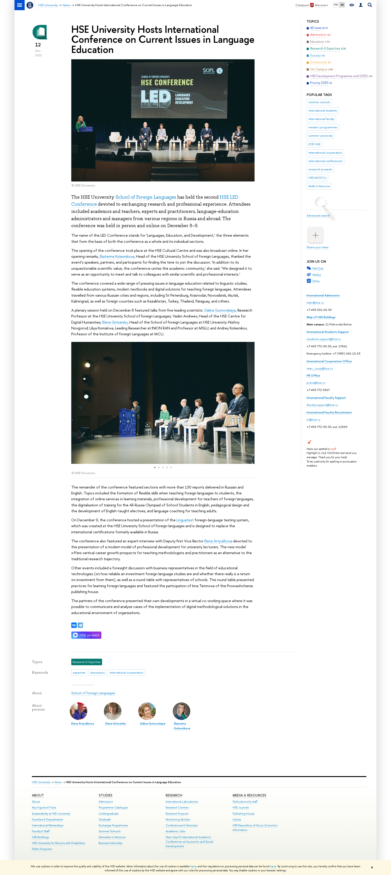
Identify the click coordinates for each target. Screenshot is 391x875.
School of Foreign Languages (145, 197)
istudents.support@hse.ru (324, 339)
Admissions (106, 801)
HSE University (41, 782)
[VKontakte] (74, 625)
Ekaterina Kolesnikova (117, 256)
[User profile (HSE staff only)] (360, 5)
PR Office (313, 375)
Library (237, 819)
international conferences (325, 161)
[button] (75, 403)
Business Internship (110, 843)
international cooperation (325, 152)
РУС (336, 4)
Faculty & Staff (41, 831)
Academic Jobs (175, 831)
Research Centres (177, 807)
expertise (79, 672)
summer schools (319, 102)
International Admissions (323, 295)
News (58, 782)
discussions (97, 672)
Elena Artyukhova (218, 541)
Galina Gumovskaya (220, 310)
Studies (105, 795)
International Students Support (328, 332)
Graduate (105, 819)
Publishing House (244, 813)
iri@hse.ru (313, 419)
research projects (320, 169)
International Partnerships (47, 825)
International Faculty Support (326, 398)
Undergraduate (109, 813)
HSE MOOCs (317, 178)
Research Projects (177, 813)
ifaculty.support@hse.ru (322, 405)
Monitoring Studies (178, 819)
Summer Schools (109, 831)
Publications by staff (245, 801)
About (38, 795)
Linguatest (185, 519)
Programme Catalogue (113, 807)
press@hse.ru (316, 383)
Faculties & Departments (47, 819)
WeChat (317, 268)
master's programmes (323, 127)
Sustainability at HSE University (51, 813)
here (193, 866)
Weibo (316, 275)
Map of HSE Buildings (321, 317)
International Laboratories (182, 801)
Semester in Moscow (112, 837)
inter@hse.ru (315, 302)
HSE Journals (241, 807)
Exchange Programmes (113, 825)
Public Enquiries (42, 849)
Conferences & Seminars (182, 825)
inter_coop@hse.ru (320, 368)
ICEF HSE (314, 144)
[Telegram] (80, 625)
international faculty (321, 119)
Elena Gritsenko (115, 322)
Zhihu (316, 281)
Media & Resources (249, 795)
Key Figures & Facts (44, 807)
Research (174, 795)
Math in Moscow (319, 186)
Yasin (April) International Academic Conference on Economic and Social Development (189, 841)
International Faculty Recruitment (329, 412)
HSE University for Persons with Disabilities (58, 843)
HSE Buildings (40, 837)
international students (322, 110)
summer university (320, 136)
